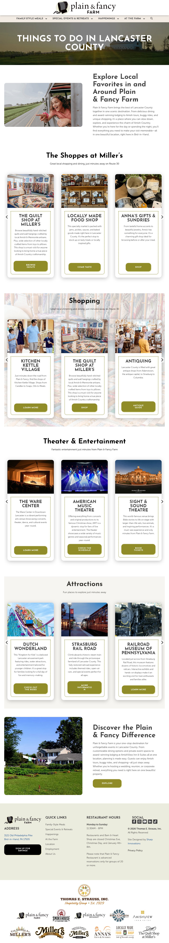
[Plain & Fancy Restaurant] (89, 915)
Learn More (30, 408)
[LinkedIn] (150, 821)
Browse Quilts (30, 266)
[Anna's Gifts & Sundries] (102, 932)
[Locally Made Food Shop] (125, 932)
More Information (84, 687)
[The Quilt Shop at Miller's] (149, 932)
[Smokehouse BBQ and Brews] (61, 915)
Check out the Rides (30, 688)
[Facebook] (134, 821)
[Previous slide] (7, 217)
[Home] (84, 7)
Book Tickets (138, 549)
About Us (50, 854)
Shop (138, 267)
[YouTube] (145, 821)
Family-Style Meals (29, 19)
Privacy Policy (135, 850)
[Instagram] (139, 821)
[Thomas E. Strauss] (84, 894)
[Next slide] (162, 217)
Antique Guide (138, 407)
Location (50, 844)
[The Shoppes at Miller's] (20, 932)
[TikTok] (155, 821)
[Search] (151, 18)
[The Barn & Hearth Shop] (119, 915)
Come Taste (85, 267)
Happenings (106, 19)
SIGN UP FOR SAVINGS (23, 850)
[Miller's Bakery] (79, 932)
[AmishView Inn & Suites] (142, 915)
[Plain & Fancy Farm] (32, 915)
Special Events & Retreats (71, 19)
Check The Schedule (84, 549)
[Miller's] (50, 932)
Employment (52, 849)
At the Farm (132, 19)
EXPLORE (107, 783)
